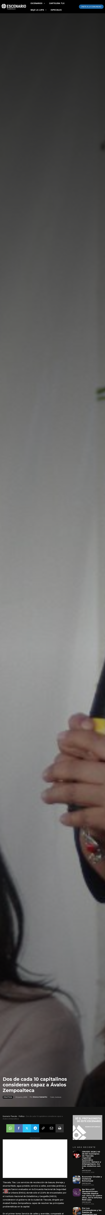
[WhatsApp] (10, 1128)
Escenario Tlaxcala (10, 1116)
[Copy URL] (43, 1128)
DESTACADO (86, 1170)
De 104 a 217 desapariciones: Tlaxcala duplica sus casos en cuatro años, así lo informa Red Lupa (92, 1194)
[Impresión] (60, 1128)
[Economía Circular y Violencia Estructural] (77, 1180)
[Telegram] (35, 1128)
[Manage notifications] (6, 1191)
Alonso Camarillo (40, 1097)
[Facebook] (18, 1128)
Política (8, 1097)
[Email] (51, 1128)
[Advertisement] (35, 1158)
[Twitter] (27, 1128)
